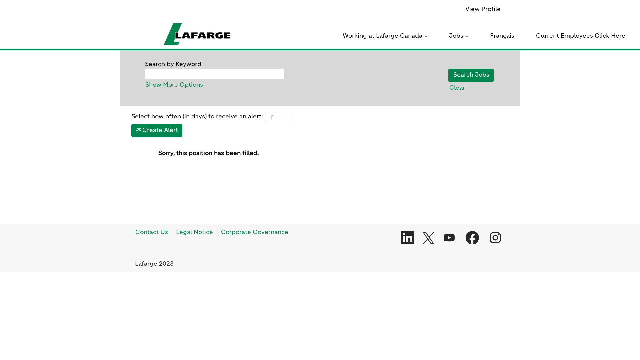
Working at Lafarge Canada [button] (383, 36)
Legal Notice (194, 232)
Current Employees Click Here (580, 36)
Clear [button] (457, 88)
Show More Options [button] (174, 85)
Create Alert (159, 130)
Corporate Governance (254, 232)
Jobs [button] (457, 36)
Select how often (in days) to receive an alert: (197, 117)
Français (502, 36)
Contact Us (151, 232)
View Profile (483, 9)
